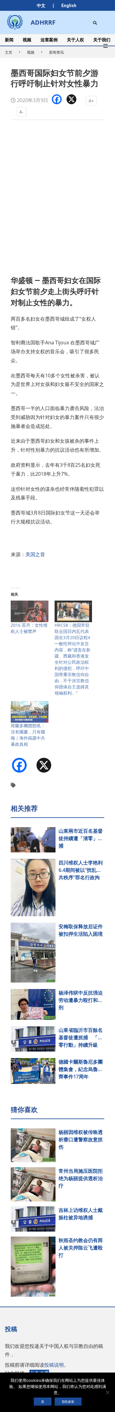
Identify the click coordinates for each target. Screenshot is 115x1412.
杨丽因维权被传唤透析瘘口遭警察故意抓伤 (81, 1139)
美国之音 (35, 554)
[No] (107, 1392)
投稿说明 (54, 1364)
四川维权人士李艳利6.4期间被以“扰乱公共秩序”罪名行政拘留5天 (81, 870)
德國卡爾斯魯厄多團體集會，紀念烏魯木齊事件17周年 (81, 1069)
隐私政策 (68, 1401)
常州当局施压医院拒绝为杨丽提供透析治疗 (81, 1178)
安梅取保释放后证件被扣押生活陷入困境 (81, 930)
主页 (8, 52)
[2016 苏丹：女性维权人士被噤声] (29, 611)
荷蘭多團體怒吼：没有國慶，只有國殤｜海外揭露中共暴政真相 (28, 735)
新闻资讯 (56, 52)
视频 (30, 52)
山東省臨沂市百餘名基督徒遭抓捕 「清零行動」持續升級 (81, 1037)
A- (21, 112)
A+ (91, 101)
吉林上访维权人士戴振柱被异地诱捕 (81, 1214)
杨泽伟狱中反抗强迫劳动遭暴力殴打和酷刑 (81, 1000)
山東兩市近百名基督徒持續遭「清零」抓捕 (81, 838)
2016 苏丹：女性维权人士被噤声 (29, 628)
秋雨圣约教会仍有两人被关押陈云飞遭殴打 (81, 1247)
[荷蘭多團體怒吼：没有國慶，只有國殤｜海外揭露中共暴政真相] (29, 712)
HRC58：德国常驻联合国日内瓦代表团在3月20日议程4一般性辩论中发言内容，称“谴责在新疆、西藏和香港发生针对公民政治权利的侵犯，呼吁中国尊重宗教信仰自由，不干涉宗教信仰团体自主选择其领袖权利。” (72, 659)
